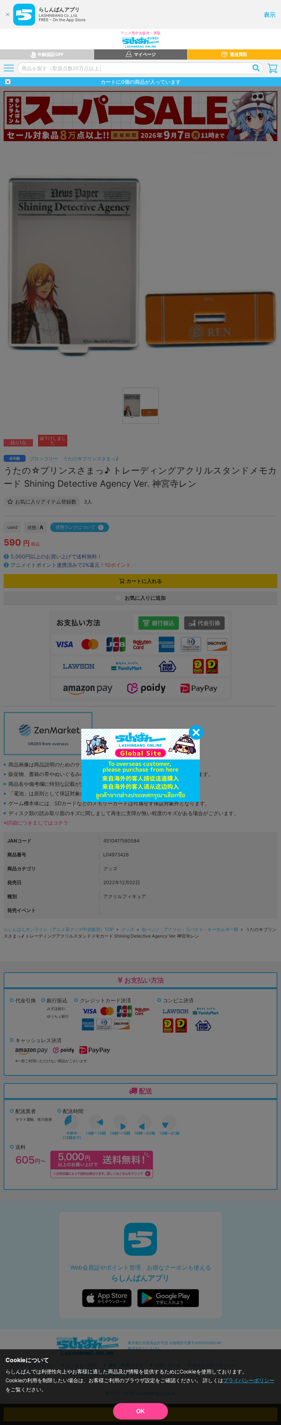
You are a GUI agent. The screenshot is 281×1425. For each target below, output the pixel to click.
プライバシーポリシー (248, 1380)
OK (140, 1411)
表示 (270, 14)
